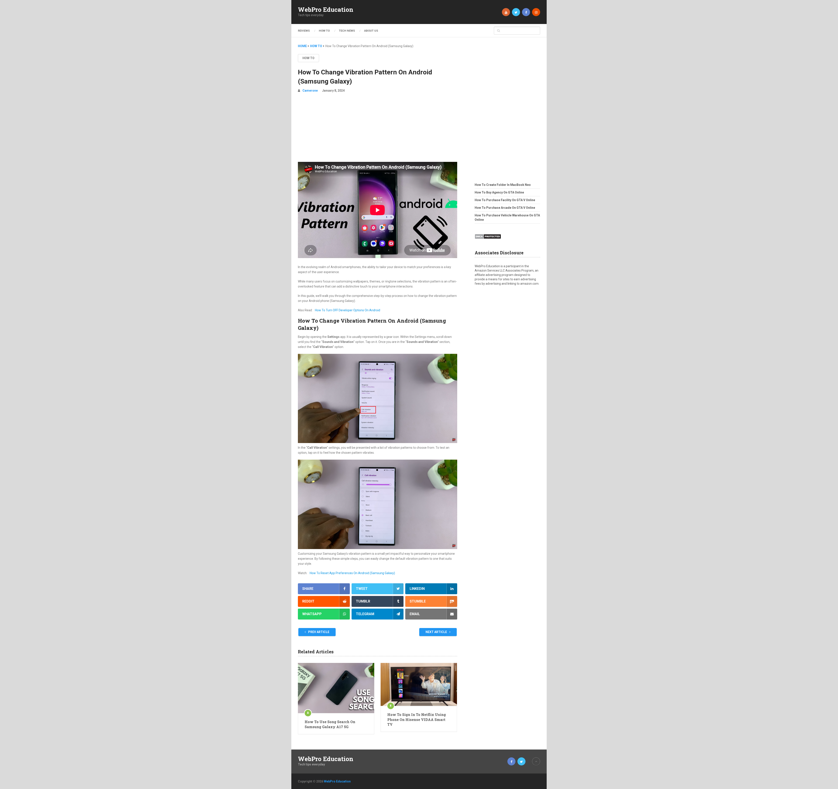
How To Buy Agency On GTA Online (499, 192)
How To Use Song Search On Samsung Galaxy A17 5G (330, 724)
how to (308, 58)
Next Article (437, 632)
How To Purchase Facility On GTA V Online (505, 200)
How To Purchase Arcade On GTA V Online (505, 207)
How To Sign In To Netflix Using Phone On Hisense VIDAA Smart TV (416, 719)
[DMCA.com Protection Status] (488, 240)
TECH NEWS (347, 30)
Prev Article (318, 632)
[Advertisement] (377, 129)
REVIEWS (304, 30)
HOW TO (324, 30)
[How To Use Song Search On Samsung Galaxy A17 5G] (336, 688)
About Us (371, 30)
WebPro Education (325, 10)
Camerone (310, 90)
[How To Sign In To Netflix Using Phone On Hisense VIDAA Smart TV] (419, 684)
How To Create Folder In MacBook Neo (503, 185)
